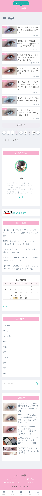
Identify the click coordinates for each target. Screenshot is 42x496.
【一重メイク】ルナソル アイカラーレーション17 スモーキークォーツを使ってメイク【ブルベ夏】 (20, 233)
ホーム (30, 482)
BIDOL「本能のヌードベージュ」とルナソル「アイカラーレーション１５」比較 (19, 242)
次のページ (21, 125)
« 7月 (5, 306)
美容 (5, 368)
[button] (37, 383)
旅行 (5, 352)
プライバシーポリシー (11, 482)
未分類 (5, 357)
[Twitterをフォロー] (19, 197)
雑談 (5, 373)
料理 (5, 347)
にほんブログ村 (19, 213)
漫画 (5, 363)
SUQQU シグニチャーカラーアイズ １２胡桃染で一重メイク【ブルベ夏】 (20, 259)
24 (34, 132)
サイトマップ (11, 479)
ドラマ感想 (7, 336)
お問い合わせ (30, 479)
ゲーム (5, 331)
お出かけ (6, 325)
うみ (21, 178)
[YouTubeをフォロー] (22, 197)
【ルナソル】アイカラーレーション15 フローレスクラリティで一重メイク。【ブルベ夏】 (20, 267)
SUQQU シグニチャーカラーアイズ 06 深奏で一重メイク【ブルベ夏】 (20, 250)
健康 (5, 341)
